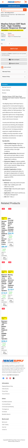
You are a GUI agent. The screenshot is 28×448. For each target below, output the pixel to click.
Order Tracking (5, 424)
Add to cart (14, 49)
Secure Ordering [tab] (6, 90)
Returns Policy (6, 76)
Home (2, 12)
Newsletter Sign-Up (6, 414)
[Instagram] (6, 378)
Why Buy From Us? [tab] (6, 87)
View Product (5, 258)
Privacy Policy (5, 391)
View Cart (4, 427)
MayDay (9, 33)
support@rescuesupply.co (13, 374)
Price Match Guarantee (7, 401)
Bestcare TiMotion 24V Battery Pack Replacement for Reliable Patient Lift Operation (5, 330)
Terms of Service (6, 393)
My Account (4, 422)
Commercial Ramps (6, 404)
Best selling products (9, 12)
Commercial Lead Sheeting (8, 406)
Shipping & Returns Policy (7, 386)
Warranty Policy (6, 71)
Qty (2, 43)
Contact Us (4, 429)
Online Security (5, 388)
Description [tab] (5, 84)
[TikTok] (13, 378)
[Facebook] (3, 378)
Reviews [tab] (4, 93)
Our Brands (4, 411)
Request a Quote (15, 63)
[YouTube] (10, 378)
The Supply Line (5, 409)
